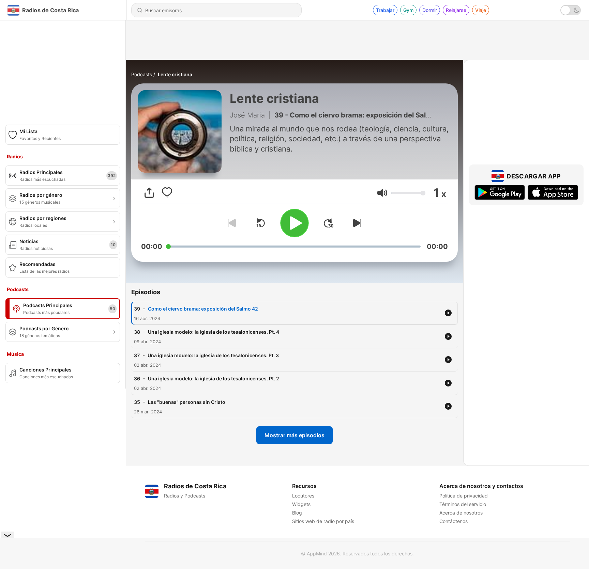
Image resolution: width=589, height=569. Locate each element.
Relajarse (456, 10)
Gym (408, 10)
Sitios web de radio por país (323, 521)
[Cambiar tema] (570, 10)
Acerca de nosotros (461, 513)
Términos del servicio (462, 504)
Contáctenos (453, 521)
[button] (382, 193)
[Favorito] (167, 192)
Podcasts (141, 74)
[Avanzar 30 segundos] (328, 223)
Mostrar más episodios (294, 435)
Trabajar (385, 10)
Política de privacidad (463, 496)
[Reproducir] (294, 223)
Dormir (429, 10)
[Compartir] (149, 192)
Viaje (480, 10)
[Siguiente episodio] (355, 223)
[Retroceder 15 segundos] (260, 223)
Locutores (303, 496)
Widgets (301, 504)
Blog (297, 513)
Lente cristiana (175, 74)
